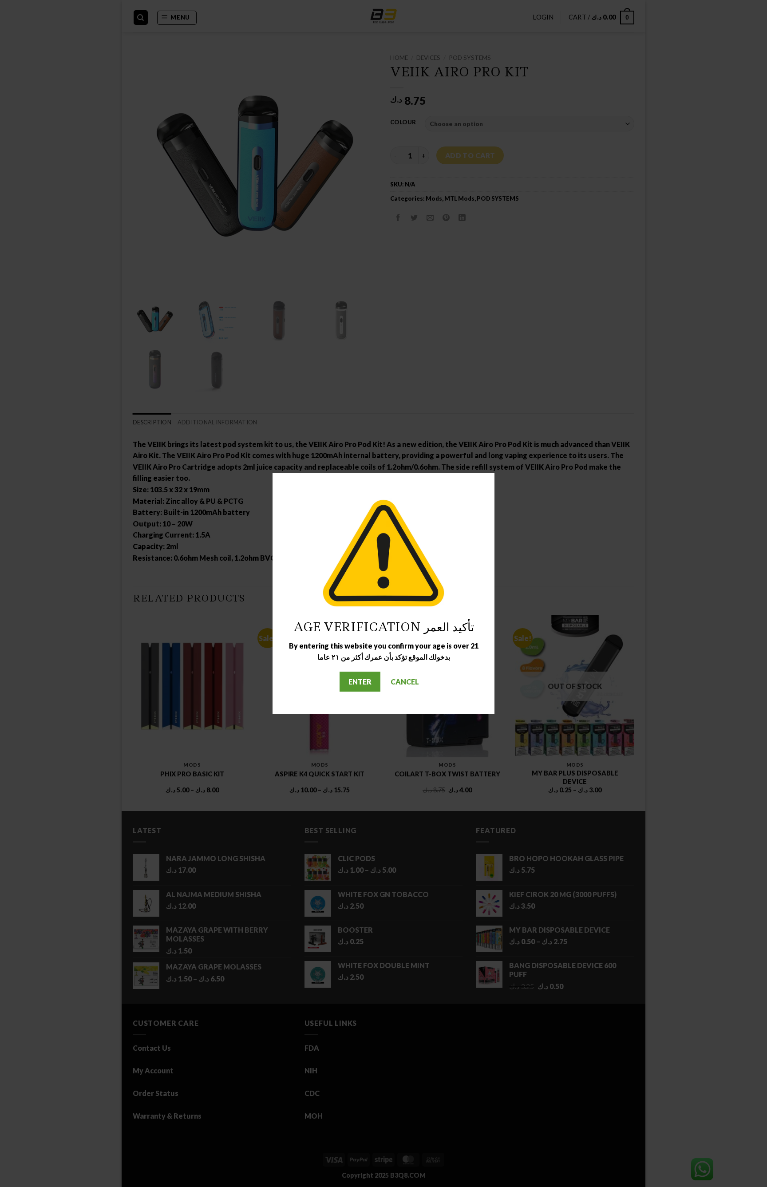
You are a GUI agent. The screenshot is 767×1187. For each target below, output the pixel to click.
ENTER (360, 681)
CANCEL (405, 681)
